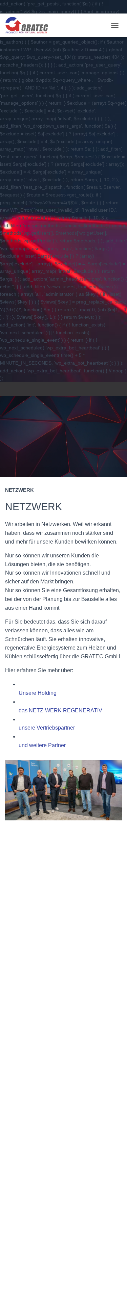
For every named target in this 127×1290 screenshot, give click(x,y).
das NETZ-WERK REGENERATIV (60, 710)
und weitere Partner (42, 745)
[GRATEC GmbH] (29, 25)
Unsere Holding (38, 693)
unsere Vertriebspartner (47, 728)
